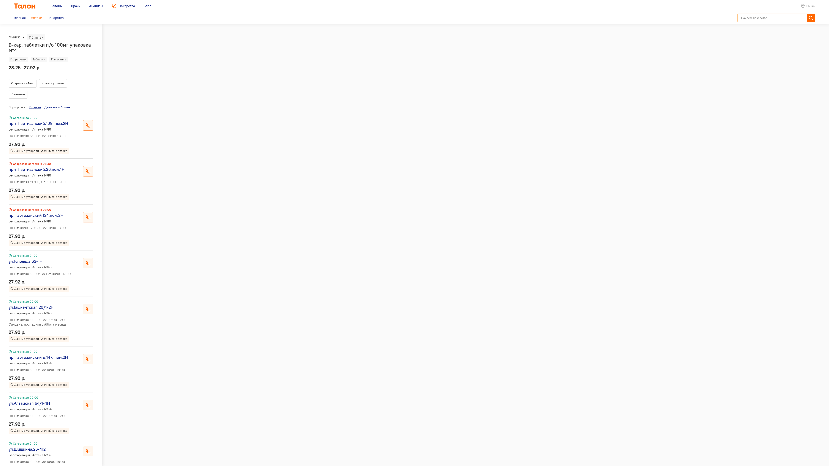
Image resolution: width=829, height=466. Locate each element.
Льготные (18, 94)
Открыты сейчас (22, 83)
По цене (35, 107)
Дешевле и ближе (57, 107)
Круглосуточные (53, 83)
